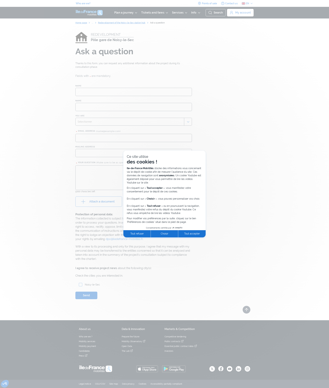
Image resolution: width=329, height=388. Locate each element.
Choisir (164, 233)
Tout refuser (137, 233)
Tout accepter (192, 233)
